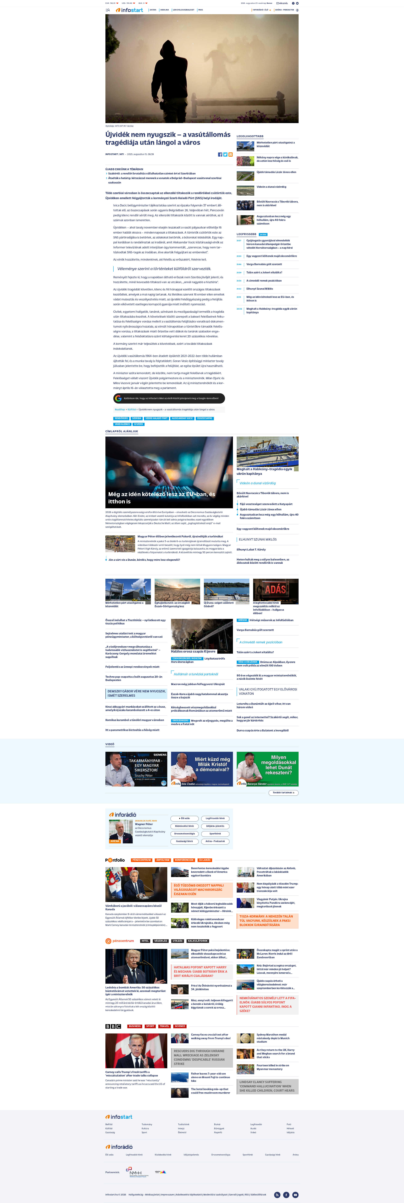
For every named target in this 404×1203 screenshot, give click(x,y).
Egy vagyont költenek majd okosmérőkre (263, 529)
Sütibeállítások (258, 1195)
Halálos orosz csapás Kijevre (193, 651)
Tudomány (147, 1124)
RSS (247, 1195)
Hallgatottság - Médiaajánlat (144, 1195)
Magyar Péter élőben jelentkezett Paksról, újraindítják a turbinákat (180, 536)
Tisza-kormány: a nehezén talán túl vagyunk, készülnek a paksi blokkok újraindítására (266, 921)
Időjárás (290, 1132)
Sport (150, 1026)
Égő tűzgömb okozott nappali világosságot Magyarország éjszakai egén (199, 890)
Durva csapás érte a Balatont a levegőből (263, 730)
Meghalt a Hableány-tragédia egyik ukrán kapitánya (264, 472)
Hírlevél (290, 1128)
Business (135, 1026)
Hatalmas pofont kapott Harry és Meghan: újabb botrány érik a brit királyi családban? (200, 972)
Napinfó (218, 1132)
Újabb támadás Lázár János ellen (260, 509)
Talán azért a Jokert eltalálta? (255, 652)
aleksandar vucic (182, 418)
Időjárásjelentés (191, 1155)
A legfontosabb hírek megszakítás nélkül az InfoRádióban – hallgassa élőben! (268, 608)
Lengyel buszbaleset (183, 10)
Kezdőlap (120, 409)
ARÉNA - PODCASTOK (284, 10)
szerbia (136, 418)
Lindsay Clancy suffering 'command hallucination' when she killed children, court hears (267, 1086)
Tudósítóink (183, 1124)
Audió (253, 1128)
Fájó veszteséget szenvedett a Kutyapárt (266, 504)
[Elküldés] (230, 154)
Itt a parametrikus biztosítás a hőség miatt (132, 730)
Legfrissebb (256, 1124)
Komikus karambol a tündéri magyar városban (134, 720)
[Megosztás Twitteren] (225, 154)
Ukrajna (164, 10)
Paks (200, 10)
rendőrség (121, 418)
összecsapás (204, 418)
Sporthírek (248, 1155)
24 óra (153, 10)
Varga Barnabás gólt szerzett (255, 630)
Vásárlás (160, 941)
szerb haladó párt (157, 418)
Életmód (182, 1132)
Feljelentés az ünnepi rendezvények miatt (132, 667)
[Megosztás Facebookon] (220, 154)
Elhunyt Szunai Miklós (258, 539)
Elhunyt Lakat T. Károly (251, 549)
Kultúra (145, 1128)
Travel (164, 1026)
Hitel (145, 941)
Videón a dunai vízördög (258, 483)
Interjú (181, 1128)
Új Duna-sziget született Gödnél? (219, 605)
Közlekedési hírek (163, 1155)
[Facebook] (286, 1195)
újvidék (138, 424)
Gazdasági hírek (272, 1155)
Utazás (177, 941)
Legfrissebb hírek (134, 1155)
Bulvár (217, 1124)
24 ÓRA (263, 235)
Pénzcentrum (142, 860)
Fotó (289, 1124)
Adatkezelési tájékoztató (189, 1195)
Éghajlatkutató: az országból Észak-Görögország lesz (172, 605)
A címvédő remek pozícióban (261, 642)
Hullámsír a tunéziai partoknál (196, 674)
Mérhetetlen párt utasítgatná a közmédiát (124, 605)
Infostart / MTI (114, 154)
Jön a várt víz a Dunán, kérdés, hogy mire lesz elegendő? (144, 560)
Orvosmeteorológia (220, 1155)
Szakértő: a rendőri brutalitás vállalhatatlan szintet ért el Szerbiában (152, 173)
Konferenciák (184, 860)
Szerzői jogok (236, 1195)
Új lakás (205, 860)
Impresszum (167, 1195)
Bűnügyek (219, 1128)
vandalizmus (122, 424)
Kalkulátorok (198, 941)
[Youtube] (295, 1195)
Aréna (296, 1155)
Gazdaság (110, 1132)
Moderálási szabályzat (215, 1195)
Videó (253, 1132)
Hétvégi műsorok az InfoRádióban (271, 620)
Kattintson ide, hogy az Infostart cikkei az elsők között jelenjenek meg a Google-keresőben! (171, 398)
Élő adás (185, 818)
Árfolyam (162, 860)
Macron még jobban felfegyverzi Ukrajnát (198, 684)
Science (180, 1026)
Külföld (132, 409)
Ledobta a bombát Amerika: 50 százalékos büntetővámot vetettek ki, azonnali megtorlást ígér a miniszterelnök (135, 991)
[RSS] (277, 1195)
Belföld (108, 1124)
